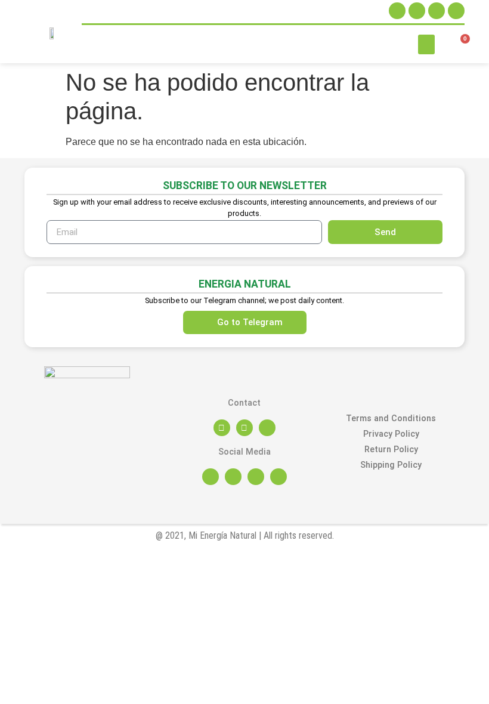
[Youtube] (456, 10)
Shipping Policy (391, 465)
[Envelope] (244, 427)
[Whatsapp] (267, 427)
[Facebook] (416, 10)
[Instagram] (397, 10)
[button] (426, 44)
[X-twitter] (436, 10)
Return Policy (391, 449)
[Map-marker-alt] (221, 427)
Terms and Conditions (391, 418)
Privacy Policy (391, 434)
